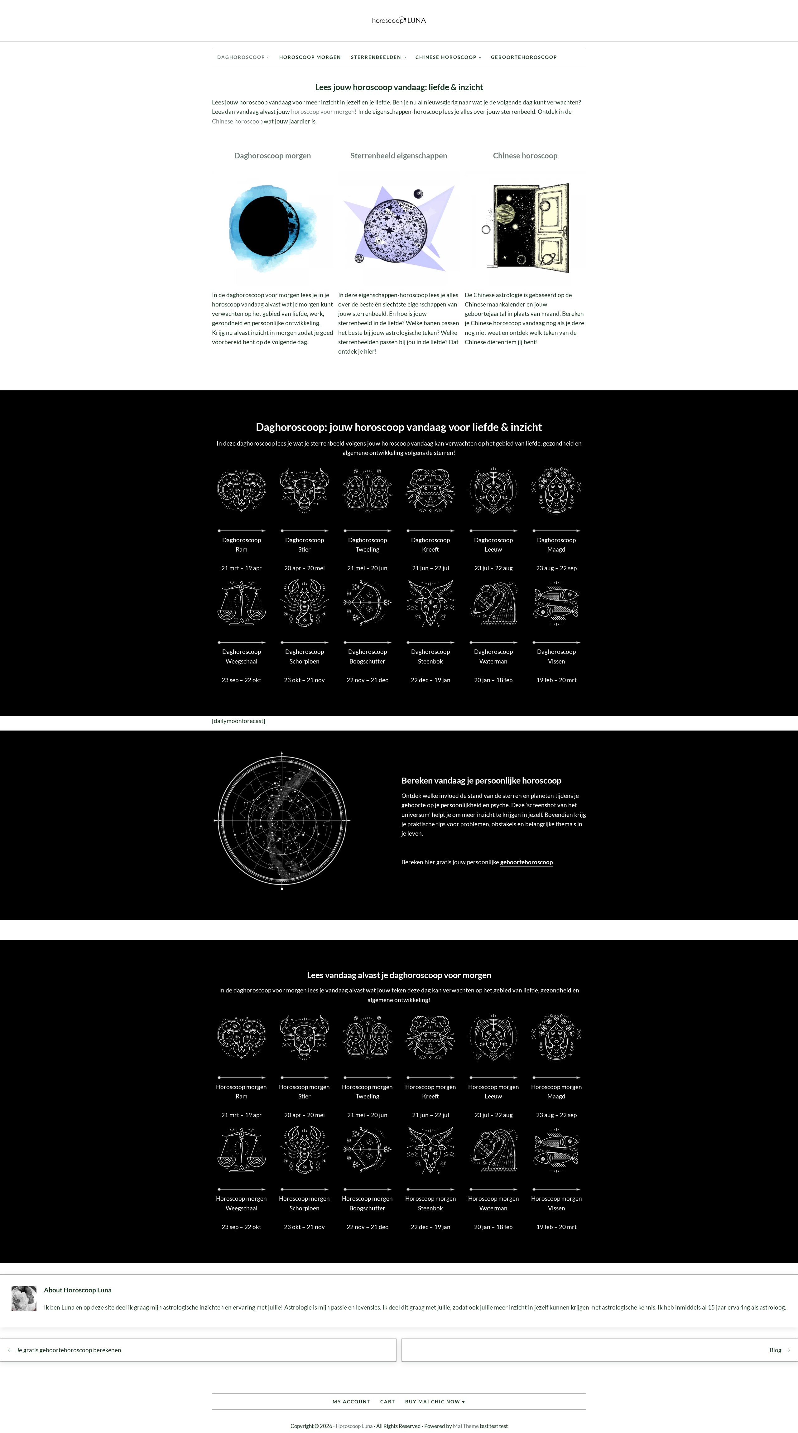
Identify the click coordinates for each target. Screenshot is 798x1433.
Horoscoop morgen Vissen (556, 1203)
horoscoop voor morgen (323, 111)
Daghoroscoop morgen (272, 155)
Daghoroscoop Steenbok (430, 656)
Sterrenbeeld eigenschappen (399, 155)
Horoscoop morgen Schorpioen (304, 1203)
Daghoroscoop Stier (304, 544)
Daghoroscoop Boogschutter (367, 656)
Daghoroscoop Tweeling (367, 544)
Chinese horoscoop (237, 121)
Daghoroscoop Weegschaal (241, 656)
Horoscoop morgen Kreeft (430, 1091)
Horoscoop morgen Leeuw (493, 1091)
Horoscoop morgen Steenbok (430, 1203)
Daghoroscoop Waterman (493, 656)
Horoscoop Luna (354, 1426)
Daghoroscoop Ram (241, 544)
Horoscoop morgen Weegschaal (241, 1203)
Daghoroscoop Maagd (556, 544)
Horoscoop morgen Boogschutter (367, 1203)
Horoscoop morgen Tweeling (367, 1091)
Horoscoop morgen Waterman (493, 1203)
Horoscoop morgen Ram (241, 1091)
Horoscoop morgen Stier (304, 1091)
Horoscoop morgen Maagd (556, 1091)
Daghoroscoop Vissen (556, 656)
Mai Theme (466, 1426)
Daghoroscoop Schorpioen (304, 656)
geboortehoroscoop (526, 862)
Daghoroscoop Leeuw (493, 544)
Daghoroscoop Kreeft (430, 544)
